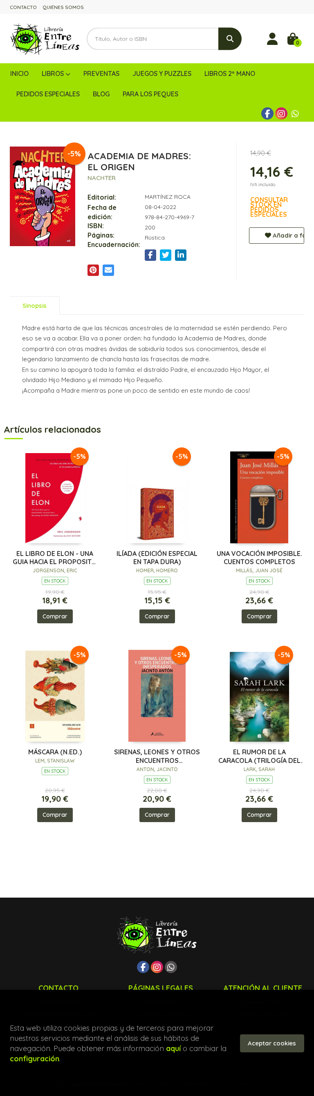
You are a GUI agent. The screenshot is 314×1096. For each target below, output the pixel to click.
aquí (173, 1048)
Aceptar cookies (272, 1043)
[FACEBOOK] (267, 113)
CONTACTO (23, 7)
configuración (34, 1058)
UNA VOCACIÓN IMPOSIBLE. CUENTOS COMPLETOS (259, 557)
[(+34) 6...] (295, 113)
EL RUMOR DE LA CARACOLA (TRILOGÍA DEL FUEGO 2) (259, 756)
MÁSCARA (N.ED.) (55, 752)
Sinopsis (34, 305)
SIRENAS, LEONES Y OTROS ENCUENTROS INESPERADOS (157, 756)
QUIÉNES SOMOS (63, 7)
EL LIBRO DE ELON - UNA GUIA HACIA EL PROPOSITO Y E (55, 558)
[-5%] (55, 496)
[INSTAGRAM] (281, 113)
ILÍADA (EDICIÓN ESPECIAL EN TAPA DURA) (157, 557)
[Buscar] (230, 38)
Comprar (55, 616)
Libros (53, 73)
